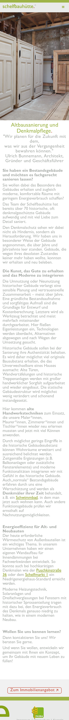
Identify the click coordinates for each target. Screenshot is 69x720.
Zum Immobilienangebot (32, 690)
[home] (18, 6)
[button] (63, 7)
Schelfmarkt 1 (36, 575)
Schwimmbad (27, 498)
